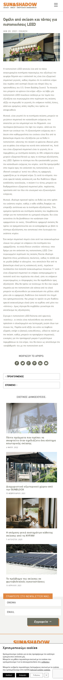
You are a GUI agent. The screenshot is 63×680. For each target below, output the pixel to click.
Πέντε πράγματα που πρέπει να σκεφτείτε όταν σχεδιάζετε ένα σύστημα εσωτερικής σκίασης (31, 440)
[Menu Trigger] (56, 5)
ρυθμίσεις (45, 662)
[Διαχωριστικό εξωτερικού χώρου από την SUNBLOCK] (31, 467)
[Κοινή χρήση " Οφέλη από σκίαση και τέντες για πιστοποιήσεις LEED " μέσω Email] (46, 363)
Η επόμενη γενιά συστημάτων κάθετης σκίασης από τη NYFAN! (29, 534)
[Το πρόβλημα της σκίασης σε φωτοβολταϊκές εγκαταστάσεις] (31, 559)
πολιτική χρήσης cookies (40, 670)
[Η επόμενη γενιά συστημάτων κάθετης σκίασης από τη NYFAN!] (31, 513)
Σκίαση (23, 31)
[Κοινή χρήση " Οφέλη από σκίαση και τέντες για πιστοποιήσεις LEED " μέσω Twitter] (23, 363)
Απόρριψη (22, 675)
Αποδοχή (9, 675)
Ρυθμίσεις (36, 675)
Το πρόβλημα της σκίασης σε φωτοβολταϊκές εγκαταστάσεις (25, 580)
